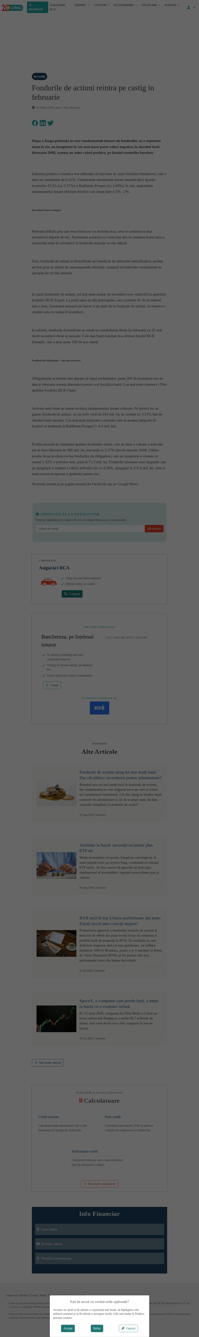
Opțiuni (130, 1328)
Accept (68, 1328)
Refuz (97, 1328)
